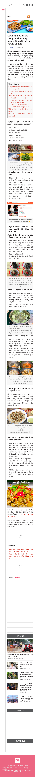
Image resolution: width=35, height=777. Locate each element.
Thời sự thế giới (11, 658)
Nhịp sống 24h (11, 5)
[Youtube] (32, 5)
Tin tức (18, 5)
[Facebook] (30, 5)
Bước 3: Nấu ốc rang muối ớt (20, 107)
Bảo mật (26, 768)
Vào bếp (9, 17)
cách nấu (17, 577)
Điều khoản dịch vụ (17, 768)
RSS (9, 768)
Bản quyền (4, 769)
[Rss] (27, 5)
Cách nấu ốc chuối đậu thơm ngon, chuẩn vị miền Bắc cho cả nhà (21, 556)
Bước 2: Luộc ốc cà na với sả (20, 104)
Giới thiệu (4, 5)
